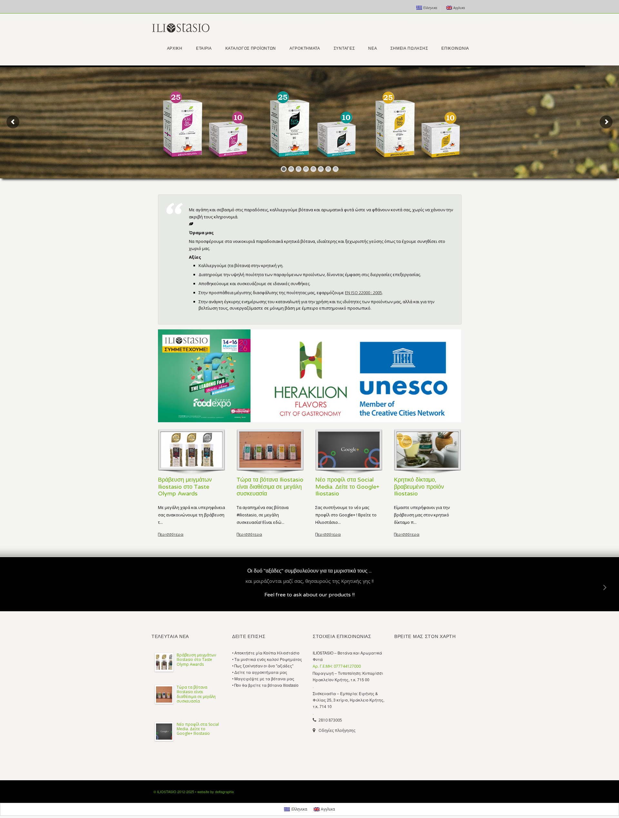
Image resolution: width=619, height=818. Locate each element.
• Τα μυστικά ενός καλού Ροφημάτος (267, 659)
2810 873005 (330, 720)
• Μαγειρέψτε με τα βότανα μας (263, 678)
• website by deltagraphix (214, 791)
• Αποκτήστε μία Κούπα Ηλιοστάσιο (266, 652)
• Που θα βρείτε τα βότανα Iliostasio (265, 685)
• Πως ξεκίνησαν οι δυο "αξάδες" (262, 665)
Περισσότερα (170, 534)
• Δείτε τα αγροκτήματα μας (259, 672)
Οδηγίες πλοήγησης (337, 730)
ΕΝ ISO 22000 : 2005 (363, 292)
